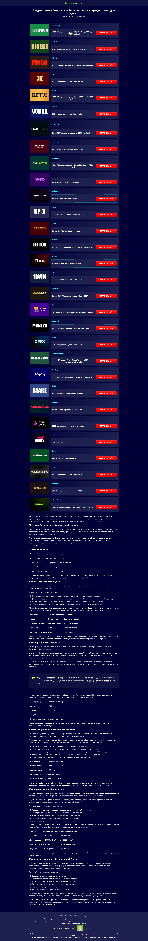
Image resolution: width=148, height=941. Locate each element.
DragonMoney (57, 354)
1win (53, 272)
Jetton (54, 240)
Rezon (54, 256)
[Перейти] (61, 928)
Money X (55, 321)
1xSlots (54, 467)
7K (53, 74)
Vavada (55, 402)
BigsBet (55, 289)
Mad (53, 435)
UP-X (54, 207)
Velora (54, 224)
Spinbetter (56, 158)
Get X (54, 90)
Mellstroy (55, 191)
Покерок (55, 124)
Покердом (56, 26)
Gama (54, 451)
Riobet (54, 42)
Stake (54, 386)
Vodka (54, 107)
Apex (54, 337)
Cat (53, 419)
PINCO (54, 58)
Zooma (54, 305)
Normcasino (56, 142)
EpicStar (55, 484)
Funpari (55, 500)
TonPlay (55, 370)
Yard (53, 175)
